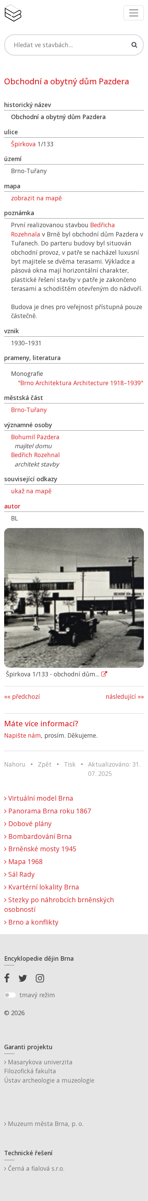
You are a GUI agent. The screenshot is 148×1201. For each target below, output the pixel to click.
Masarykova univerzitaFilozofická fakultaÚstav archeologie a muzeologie (49, 1071)
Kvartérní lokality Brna (43, 887)
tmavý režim (37, 995)
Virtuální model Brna (40, 798)
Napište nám (22, 735)
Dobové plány (29, 823)
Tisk (70, 764)
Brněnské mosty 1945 (41, 848)
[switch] (10, 995)
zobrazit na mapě (36, 198)
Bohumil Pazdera (35, 437)
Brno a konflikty (33, 922)
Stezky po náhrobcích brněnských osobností (59, 904)
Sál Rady (21, 874)
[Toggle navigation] (134, 13)
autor (12, 506)
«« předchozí (22, 696)
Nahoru (14, 764)
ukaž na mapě (31, 491)
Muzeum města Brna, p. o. (44, 1123)
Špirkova (23, 144)
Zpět (45, 764)
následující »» (125, 696)
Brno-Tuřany (29, 409)
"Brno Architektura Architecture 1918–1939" (80, 383)
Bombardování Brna (39, 836)
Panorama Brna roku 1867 (49, 810)
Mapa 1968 (25, 861)
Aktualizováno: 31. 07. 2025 (114, 768)
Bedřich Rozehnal (35, 455)
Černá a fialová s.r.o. (35, 1168)
